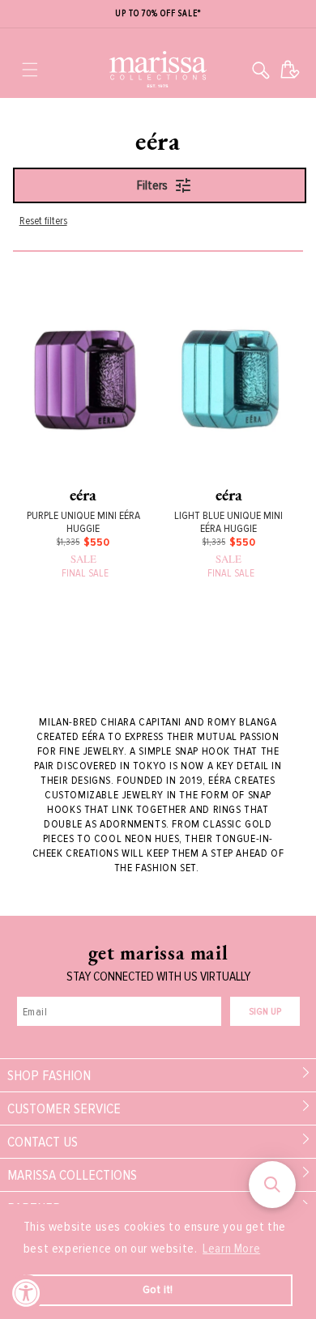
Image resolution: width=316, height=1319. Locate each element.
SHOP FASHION (49, 1075)
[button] (30, 69)
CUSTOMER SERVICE (64, 1108)
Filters (152, 185)
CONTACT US (42, 1142)
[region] (158, 14)
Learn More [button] (231, 1248)
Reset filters (43, 221)
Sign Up (265, 1012)
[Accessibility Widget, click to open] (26, 1292)
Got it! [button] (158, 1289)
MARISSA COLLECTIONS (72, 1175)
